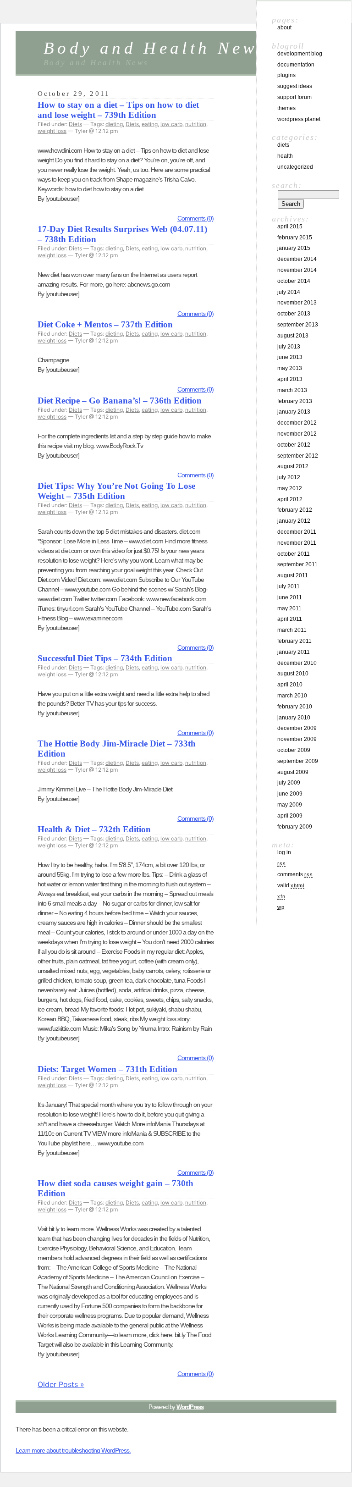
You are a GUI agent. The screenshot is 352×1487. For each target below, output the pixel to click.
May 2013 (289, 368)
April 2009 (289, 816)
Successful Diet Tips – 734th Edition (105, 658)
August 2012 (292, 466)
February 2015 (294, 237)
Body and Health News (156, 48)
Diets (75, 124)
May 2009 (289, 805)
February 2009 (294, 827)
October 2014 (293, 281)
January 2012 (293, 521)
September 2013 (297, 324)
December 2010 (297, 663)
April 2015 (289, 226)
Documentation (295, 64)
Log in (284, 852)
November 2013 (297, 302)
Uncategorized (295, 167)
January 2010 (293, 717)
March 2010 (292, 695)
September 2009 (297, 761)
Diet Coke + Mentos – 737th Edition (105, 324)
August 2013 (292, 335)
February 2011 (294, 641)
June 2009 (289, 793)
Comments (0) (195, 218)
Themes (286, 108)
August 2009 (292, 772)
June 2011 (289, 597)
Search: (287, 185)
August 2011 (292, 575)
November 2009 (297, 739)
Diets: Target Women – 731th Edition (107, 1069)
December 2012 (297, 423)
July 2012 (288, 477)
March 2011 (292, 630)
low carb (171, 124)
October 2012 (293, 445)
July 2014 (288, 292)
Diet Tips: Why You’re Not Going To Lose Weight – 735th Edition (116, 491)
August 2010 (292, 673)
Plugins (286, 75)
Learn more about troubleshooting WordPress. (73, 1450)
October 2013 (293, 313)
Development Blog (299, 53)
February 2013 (294, 401)
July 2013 (288, 346)
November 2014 (297, 270)
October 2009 (293, 750)
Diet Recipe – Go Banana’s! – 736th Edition (120, 400)
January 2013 (293, 412)
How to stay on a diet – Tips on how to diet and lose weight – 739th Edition (118, 110)
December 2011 (296, 532)
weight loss (52, 130)
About (284, 27)
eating (150, 124)
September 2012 (297, 456)
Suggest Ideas (294, 86)
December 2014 (297, 259)
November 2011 (296, 543)
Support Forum (294, 97)
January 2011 (293, 652)
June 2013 (289, 357)
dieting (114, 124)
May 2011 (289, 608)
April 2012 (289, 499)
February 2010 (294, 706)
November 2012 (297, 434)
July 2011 (288, 586)
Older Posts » (61, 1384)
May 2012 (289, 488)
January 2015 (293, 248)
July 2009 (288, 782)
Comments (295, 874)
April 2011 (289, 619)
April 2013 (289, 379)
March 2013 (292, 390)
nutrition (195, 124)
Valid (290, 885)
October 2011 (293, 554)
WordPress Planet (298, 119)
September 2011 (297, 564)
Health (285, 156)
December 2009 (297, 728)
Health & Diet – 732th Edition (94, 829)
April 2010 (289, 684)
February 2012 (294, 510)
